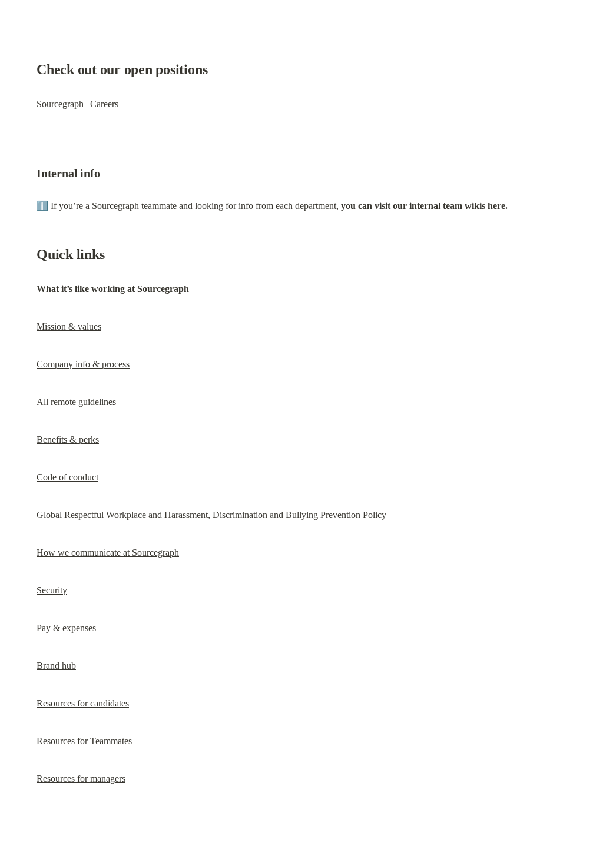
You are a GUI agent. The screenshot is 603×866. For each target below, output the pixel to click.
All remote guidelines (76, 402)
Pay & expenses (66, 628)
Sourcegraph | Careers (77, 104)
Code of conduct (67, 477)
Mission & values (69, 326)
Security (52, 590)
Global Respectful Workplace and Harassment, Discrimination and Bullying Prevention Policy (211, 515)
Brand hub (56, 666)
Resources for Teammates (84, 741)
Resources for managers (81, 779)
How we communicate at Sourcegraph (108, 553)
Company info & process (83, 364)
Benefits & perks (68, 439)
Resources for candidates (83, 703)
